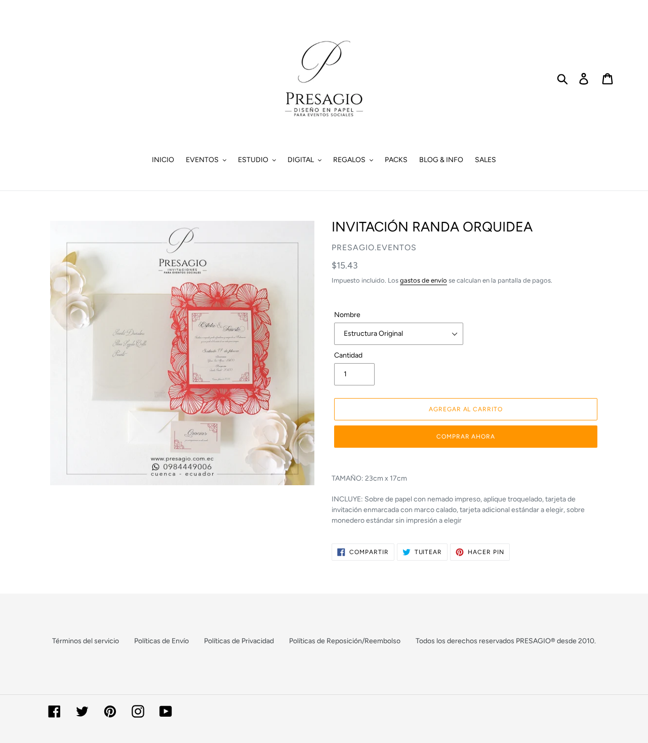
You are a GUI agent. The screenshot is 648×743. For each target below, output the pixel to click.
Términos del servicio (85, 641)
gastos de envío (423, 280)
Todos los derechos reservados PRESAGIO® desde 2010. (506, 641)
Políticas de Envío (161, 641)
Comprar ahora (465, 436)
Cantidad (348, 355)
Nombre (347, 314)
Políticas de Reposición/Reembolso (344, 641)
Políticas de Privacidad (239, 641)
